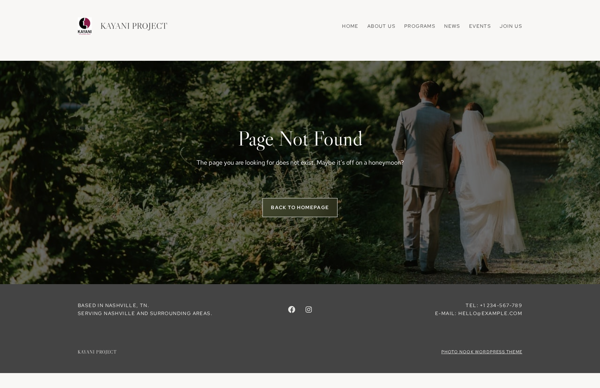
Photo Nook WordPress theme (481, 352)
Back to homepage (300, 207)
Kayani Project (133, 26)
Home (350, 26)
